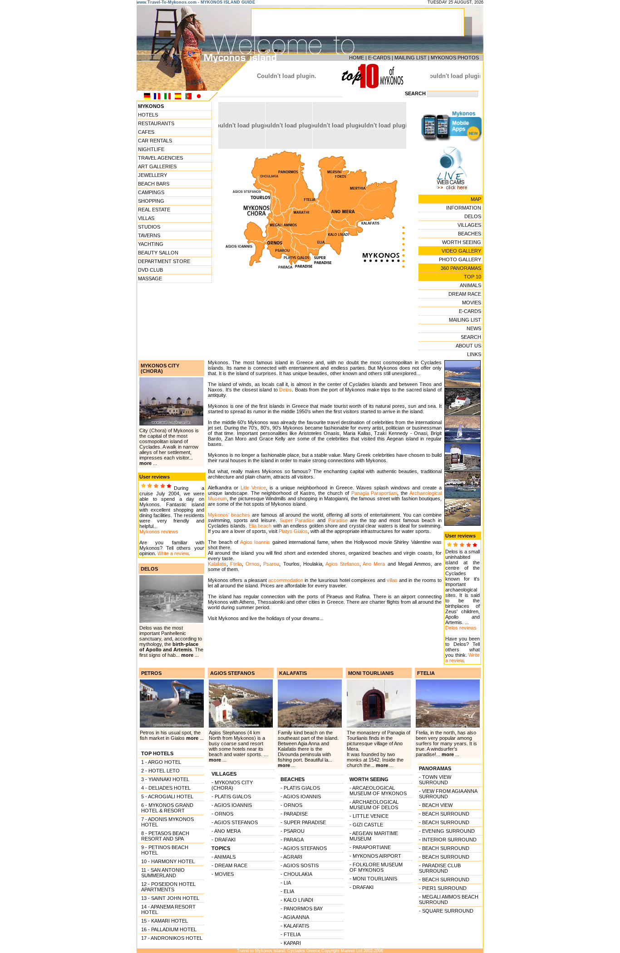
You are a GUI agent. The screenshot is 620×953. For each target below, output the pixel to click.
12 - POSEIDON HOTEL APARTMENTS (168, 886)
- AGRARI (291, 857)
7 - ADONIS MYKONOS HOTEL (167, 821)
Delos (285, 389)
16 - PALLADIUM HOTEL (169, 929)
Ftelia (236, 564)
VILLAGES (469, 225)
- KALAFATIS (294, 926)
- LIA (285, 882)
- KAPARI (290, 943)
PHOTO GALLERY (460, 259)
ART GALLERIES (157, 166)
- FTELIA (290, 934)
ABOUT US (468, 345)
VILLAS (146, 218)
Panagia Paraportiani (374, 493)
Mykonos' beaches (229, 515)
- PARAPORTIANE (370, 847)
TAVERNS (149, 235)
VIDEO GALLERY (461, 251)
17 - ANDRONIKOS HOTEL (171, 938)
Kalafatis (217, 564)
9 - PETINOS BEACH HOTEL (164, 850)
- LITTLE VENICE (369, 816)
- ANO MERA (226, 831)
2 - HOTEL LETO (160, 770)
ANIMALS (470, 285)
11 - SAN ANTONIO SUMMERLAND (163, 872)
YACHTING (150, 244)
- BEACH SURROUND (444, 813)
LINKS (474, 354)
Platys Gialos (293, 531)
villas (392, 580)
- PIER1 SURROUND (443, 888)
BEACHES (469, 233)
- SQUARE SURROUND (446, 911)
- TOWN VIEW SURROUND (435, 779)
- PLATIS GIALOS (231, 796)
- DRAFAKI (224, 839)
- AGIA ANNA (294, 917)
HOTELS (148, 114)
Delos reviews (461, 627)
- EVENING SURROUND (447, 831)
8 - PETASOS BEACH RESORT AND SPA (165, 836)
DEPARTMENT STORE (164, 261)
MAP (476, 199)
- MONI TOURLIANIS (373, 878)
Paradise (338, 520)
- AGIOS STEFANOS (235, 822)
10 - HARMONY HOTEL (168, 861)
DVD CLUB (150, 270)
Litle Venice (253, 487)
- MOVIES (223, 874)
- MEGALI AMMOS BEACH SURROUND (448, 899)
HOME (356, 57)
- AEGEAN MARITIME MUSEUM (373, 836)
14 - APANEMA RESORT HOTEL (168, 909)
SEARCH (471, 337)
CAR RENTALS (155, 140)
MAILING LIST (410, 57)
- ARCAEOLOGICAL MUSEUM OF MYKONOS (378, 790)
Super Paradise (297, 520)
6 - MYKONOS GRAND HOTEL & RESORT (167, 807)
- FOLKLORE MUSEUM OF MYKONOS (376, 867)
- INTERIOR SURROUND (448, 839)
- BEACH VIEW (436, 805)
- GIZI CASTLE (366, 824)
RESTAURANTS (156, 123)
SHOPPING (151, 201)
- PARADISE (294, 813)
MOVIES (471, 302)
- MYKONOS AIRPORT (375, 856)
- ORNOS (222, 813)
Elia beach (260, 525)
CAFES (146, 132)
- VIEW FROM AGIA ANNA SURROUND (448, 793)
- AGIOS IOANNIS (232, 805)
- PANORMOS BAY (301, 908)
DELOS (472, 216)
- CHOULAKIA (296, 874)
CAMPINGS (151, 192)
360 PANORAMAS (461, 268)
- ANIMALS (224, 857)
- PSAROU (292, 831)
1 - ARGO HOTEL (161, 762)
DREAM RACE (464, 294)
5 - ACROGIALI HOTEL (167, 796)
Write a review (172, 553)
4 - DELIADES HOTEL (166, 788)
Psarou (271, 564)
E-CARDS (379, 57)
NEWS (474, 328)
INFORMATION (463, 207)
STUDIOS (149, 227)
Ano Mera (374, 564)
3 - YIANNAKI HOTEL (165, 779)
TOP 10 (472, 276)
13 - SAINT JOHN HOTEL (170, 898)
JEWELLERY (152, 175)
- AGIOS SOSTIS (299, 865)
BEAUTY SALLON (158, 252)
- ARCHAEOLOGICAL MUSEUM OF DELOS (374, 804)
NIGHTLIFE (151, 149)
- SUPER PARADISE (303, 822)
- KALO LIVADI (296, 900)
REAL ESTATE (154, 209)
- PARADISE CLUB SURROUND (440, 868)
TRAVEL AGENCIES (160, 158)
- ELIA (287, 891)
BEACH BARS (153, 183)
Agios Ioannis (255, 542)
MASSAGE (150, 278)
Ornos (253, 564)
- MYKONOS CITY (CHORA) (232, 785)
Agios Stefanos (342, 564)
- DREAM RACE (229, 865)
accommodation (285, 580)
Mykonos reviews (158, 531)
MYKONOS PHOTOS (455, 57)
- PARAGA (292, 839)
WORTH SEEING (461, 242)
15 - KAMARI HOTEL (164, 921)
